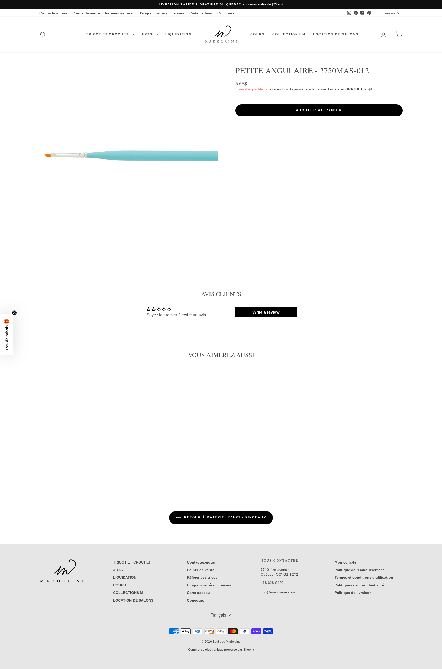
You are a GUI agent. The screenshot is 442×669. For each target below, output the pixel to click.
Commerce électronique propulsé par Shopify (221, 649)
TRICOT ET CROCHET (108, 34)
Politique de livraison (353, 593)
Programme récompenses (162, 13)
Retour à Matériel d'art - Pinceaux (224, 517)
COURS (257, 34)
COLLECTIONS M (288, 34)
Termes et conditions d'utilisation (364, 577)
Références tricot (120, 13)
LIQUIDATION (178, 34)
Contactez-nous (53, 13)
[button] (6, 334)
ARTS (148, 34)
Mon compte (345, 562)
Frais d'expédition (251, 89)
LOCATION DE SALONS (335, 34)
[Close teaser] (14, 312)
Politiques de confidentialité (359, 585)
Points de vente (86, 13)
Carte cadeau (200, 13)
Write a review (265, 312)
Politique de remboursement (359, 570)
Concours (226, 13)
